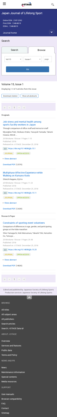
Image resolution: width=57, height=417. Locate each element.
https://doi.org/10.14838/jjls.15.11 (22, 192)
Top (29, 297)
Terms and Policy (9, 355)
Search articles (8, 323)
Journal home (10, 32)
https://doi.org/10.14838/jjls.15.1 (22, 148)
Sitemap (5, 412)
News (4, 367)
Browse (41, 50)
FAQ (3, 403)
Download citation (10, 96)
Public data (6, 350)
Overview (5, 341)
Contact (5, 408)
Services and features (11, 345)
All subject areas (9, 314)
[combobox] (13, 59)
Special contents (9, 376)
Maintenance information (13, 372)
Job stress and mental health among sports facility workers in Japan (22, 123)
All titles (5, 309)
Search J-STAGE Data (11, 328)
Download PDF (9, 164)
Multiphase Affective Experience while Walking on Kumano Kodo (23, 174)
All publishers (7, 319)
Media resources (9, 381)
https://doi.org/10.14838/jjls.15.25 (22, 249)
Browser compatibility (11, 398)
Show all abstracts (29, 96)
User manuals (7, 394)
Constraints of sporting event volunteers (24, 222)
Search (14, 50)
